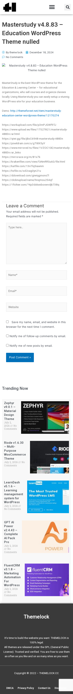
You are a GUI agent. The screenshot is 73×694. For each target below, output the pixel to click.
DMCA (10, 688)
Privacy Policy (26, 688)
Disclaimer (61, 688)
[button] (51, 7)
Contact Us (44, 688)
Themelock (36, 617)
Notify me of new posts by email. (31, 345)
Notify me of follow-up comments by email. (38, 336)
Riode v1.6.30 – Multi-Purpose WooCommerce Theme (15, 450)
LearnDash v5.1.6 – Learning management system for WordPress (13, 492)
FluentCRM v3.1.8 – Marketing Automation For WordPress (12, 575)
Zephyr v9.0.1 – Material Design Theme (10, 411)
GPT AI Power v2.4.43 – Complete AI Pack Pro (11, 532)
